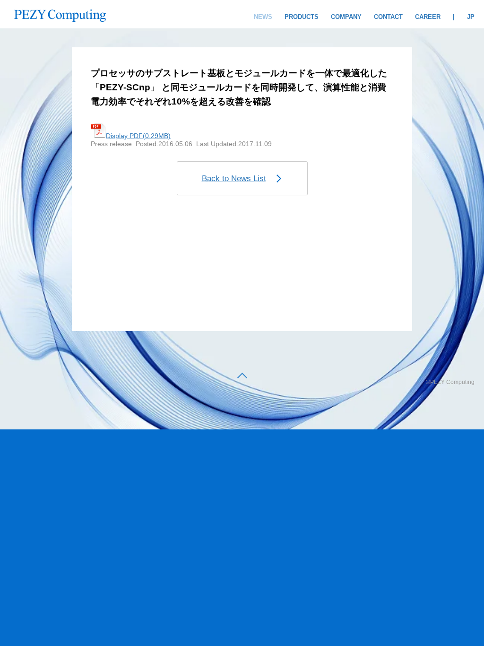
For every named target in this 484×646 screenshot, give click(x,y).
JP (471, 16)
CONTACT (388, 16)
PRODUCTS (302, 16)
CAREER (428, 16)
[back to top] (242, 376)
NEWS (263, 16)
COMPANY (346, 16)
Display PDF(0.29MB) (138, 136)
